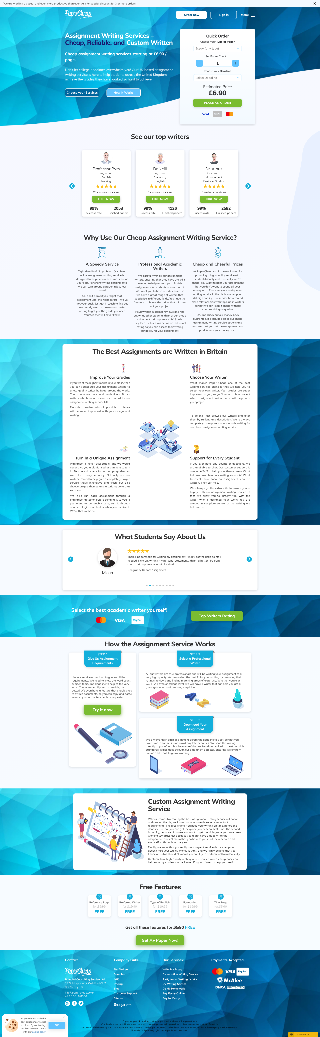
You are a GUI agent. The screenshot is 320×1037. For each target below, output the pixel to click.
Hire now (106, 199)
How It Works (124, 92)
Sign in (224, 15)
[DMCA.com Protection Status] (230, 987)
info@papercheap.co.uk (79, 992)
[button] (147, 585)
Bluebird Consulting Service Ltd (85, 979)
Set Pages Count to (217, 56)
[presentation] (72, 185)
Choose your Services (82, 92)
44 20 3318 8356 (76, 996)
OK (57, 1025)
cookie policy (39, 1031)
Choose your (217, 41)
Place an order (217, 103)
